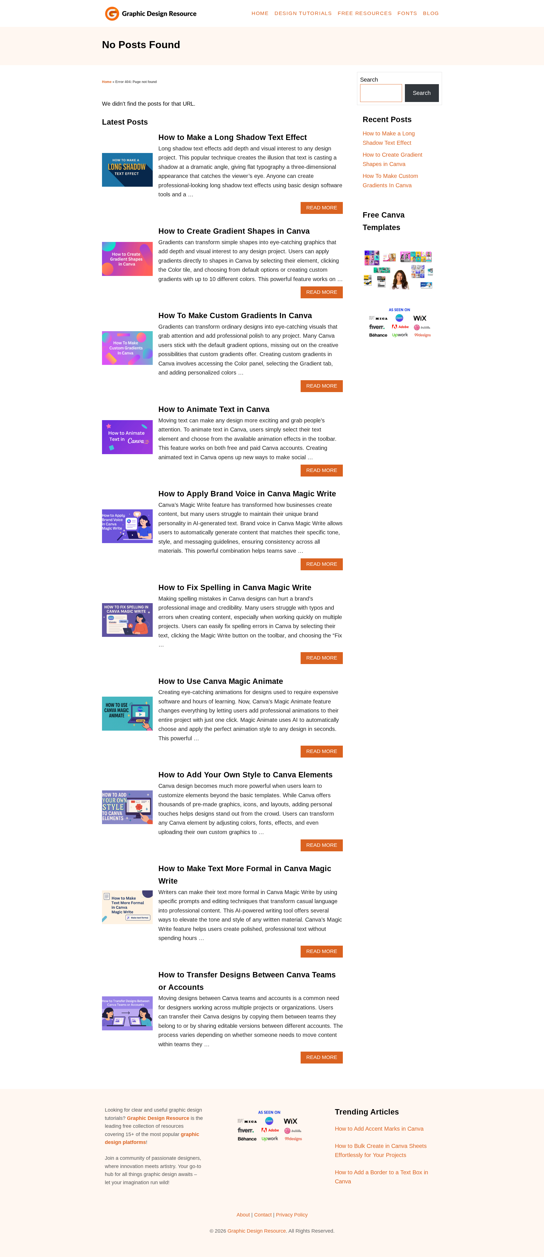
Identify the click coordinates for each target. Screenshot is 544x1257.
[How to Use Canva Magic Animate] (127, 716)
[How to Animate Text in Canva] (127, 440)
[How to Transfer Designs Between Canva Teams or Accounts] (127, 1016)
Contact (263, 1215)
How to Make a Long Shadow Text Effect (232, 137)
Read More (324, 209)
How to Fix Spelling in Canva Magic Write (234, 587)
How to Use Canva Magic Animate (220, 681)
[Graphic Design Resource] (153, 13)
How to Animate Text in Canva (213, 409)
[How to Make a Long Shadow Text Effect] (127, 172)
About (243, 1215)
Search (369, 79)
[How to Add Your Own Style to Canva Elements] (127, 810)
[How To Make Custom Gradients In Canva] (127, 351)
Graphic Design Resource (158, 1118)
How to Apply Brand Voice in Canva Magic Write (247, 494)
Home (107, 82)
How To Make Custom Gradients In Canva (235, 315)
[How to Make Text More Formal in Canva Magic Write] (127, 910)
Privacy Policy (292, 1215)
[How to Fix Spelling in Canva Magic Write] (127, 623)
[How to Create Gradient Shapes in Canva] (127, 261)
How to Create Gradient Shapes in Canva (234, 231)
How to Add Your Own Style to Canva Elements (245, 775)
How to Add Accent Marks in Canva (379, 1129)
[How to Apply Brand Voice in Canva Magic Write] (127, 529)
